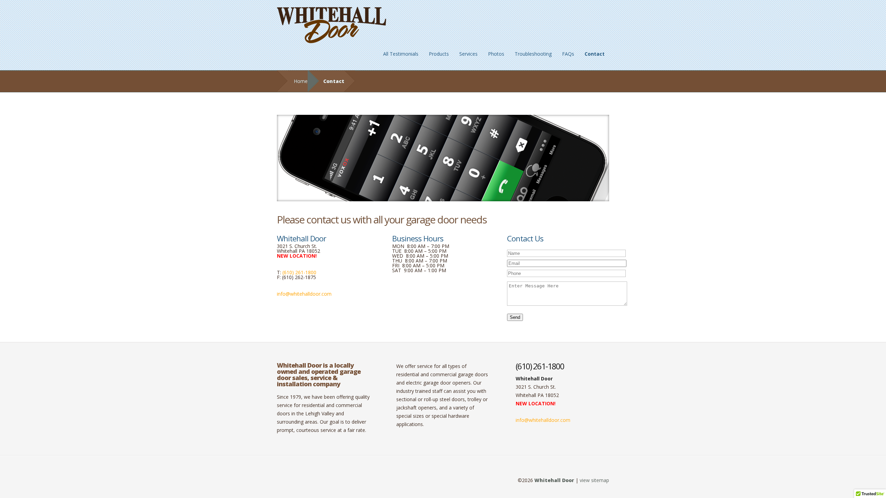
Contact (595, 53)
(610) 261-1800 (299, 272)
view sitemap (594, 480)
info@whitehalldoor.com (304, 293)
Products (439, 53)
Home (301, 81)
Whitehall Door (554, 480)
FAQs (568, 53)
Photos (496, 53)
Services (468, 53)
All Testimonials (400, 53)
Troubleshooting (533, 53)
